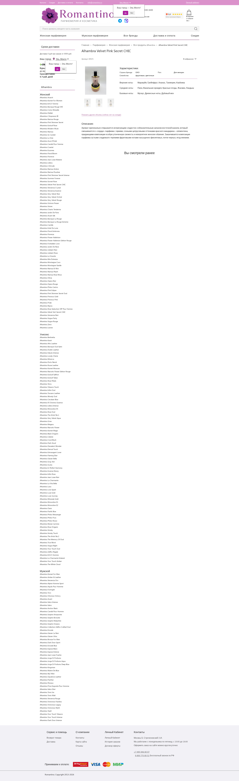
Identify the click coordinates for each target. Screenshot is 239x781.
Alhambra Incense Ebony (49, 471)
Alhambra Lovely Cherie (49, 356)
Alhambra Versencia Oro (49, 580)
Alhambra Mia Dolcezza (49, 259)
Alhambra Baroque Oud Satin (51, 346)
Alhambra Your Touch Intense (51, 717)
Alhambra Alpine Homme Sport (52, 583)
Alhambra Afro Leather (48, 343)
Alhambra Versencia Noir (49, 315)
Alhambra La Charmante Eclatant (52, 558)
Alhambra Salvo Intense (49, 602)
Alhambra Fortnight (47, 589)
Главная (85, 45)
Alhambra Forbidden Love (50, 243)
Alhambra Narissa (46, 131)
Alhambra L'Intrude (47, 166)
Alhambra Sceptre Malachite (50, 621)
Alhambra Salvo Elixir (48, 689)
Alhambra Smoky (46, 530)
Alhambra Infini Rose (48, 474)
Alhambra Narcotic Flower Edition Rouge (55, 371)
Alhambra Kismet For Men (50, 574)
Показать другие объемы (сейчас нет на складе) (101, 114)
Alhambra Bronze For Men (50, 639)
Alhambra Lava (45, 486)
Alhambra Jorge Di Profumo (50, 658)
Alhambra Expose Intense (49, 652)
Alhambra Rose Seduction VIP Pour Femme (56, 309)
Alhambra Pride (46, 303)
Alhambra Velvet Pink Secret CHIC (53, 184)
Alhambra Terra (45, 384)
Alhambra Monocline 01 (49, 502)
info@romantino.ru (95, 2)
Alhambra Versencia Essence (50, 191)
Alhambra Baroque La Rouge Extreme (54, 222)
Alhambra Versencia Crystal (50, 187)
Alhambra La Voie (46, 138)
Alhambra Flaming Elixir (49, 455)
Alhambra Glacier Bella (48, 458)
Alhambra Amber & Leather (50, 577)
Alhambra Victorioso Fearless (51, 701)
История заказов (112, 741)
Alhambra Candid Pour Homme (52, 611)
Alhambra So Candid (47, 135)
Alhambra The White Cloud (50, 564)
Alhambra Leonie (46, 327)
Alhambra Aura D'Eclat (48, 141)
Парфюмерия (99, 45)
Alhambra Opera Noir (48, 281)
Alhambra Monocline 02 (49, 505)
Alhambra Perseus (46, 683)
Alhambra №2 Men (47, 673)
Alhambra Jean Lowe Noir (49, 477)
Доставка (51, 741)
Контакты (79, 2)
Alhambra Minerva (47, 359)
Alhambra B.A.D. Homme (49, 555)
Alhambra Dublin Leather (49, 350)
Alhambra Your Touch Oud (50, 549)
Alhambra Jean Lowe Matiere (51, 159)
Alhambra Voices (46, 206)
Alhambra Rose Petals (48, 381)
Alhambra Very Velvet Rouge (51, 200)
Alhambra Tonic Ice (47, 692)
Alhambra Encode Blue (48, 645)
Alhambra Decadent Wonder (50, 446)
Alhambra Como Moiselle (49, 110)
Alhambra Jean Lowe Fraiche (50, 655)
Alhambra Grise (46, 421)
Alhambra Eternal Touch (49, 449)
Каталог (43, 2)
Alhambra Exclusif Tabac (49, 378)
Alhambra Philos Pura (48, 517)
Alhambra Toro (45, 593)
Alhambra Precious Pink (49, 299)
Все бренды (131, 35)
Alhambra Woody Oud (48, 396)
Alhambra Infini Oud (47, 390)
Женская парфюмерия (53, 35)
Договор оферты (112, 745)
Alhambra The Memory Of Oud (52, 539)
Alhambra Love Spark (48, 489)
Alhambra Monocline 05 (49, 409)
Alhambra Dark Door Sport (50, 642)
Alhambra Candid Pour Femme (51, 144)
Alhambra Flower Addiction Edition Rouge (55, 240)
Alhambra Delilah (46, 113)
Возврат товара (54, 737)
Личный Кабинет (112, 737)
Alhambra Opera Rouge (49, 284)
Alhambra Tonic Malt (48, 695)
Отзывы (79, 745)
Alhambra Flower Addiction (50, 237)
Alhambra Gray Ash (47, 461)
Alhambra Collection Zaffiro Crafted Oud (55, 627)
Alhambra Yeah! (46, 711)
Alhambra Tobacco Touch (49, 387)
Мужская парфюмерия (95, 35)
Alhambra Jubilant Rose (49, 253)
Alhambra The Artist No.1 (49, 415)
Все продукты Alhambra (144, 45)
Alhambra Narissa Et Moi (49, 268)
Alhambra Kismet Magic (49, 430)
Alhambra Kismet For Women (51, 100)
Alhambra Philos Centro (49, 287)
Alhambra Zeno (46, 324)
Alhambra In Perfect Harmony (51, 468)
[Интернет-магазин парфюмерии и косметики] (77, 15)
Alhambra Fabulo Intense (49, 353)
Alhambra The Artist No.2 (49, 536)
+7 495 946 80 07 (141, 752)
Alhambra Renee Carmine (49, 524)
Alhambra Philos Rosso (48, 521)
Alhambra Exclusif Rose (48, 125)
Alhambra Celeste (46, 437)
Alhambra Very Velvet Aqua (50, 418)
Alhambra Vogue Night (48, 545)
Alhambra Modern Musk (49, 128)
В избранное (188, 59)
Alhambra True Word (48, 542)
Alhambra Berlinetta (47, 337)
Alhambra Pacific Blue (48, 511)
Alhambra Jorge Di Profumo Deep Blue (54, 664)
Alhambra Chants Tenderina (50, 209)
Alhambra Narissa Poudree (50, 172)
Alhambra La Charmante (49, 480)
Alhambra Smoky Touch (49, 533)
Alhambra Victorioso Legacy (50, 705)
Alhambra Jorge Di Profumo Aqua (52, 661)
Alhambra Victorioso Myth (50, 708)
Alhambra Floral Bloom (48, 153)
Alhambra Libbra (46, 163)
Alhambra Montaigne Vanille (50, 265)
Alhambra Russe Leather (49, 365)
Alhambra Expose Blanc (48, 649)
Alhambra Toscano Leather (50, 393)
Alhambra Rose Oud (47, 412)
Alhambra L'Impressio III (49, 116)
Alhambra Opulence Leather (50, 677)
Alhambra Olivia (46, 278)
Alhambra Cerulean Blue (49, 399)
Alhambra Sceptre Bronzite (50, 617)
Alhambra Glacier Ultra (48, 636)
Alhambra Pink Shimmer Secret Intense (54, 175)
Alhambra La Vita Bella (48, 483)
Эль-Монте (124, 2)
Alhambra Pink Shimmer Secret (51, 122)
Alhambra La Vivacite (48, 256)
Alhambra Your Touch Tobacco (51, 714)
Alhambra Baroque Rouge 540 (51, 107)
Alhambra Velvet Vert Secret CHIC (52, 312)
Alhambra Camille (46, 225)
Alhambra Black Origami (49, 433)
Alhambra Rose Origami (49, 527)
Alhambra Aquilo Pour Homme (51, 586)
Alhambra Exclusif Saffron (49, 374)
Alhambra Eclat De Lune (49, 228)
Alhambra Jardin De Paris (49, 212)
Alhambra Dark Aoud (48, 443)
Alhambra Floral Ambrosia (50, 231)
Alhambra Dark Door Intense (51, 720)
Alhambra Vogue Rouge (49, 321)
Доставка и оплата (65, 2)
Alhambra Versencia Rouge (50, 698)
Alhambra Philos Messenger (50, 514)
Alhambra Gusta (46, 465)
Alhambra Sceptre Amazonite (51, 614)
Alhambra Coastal (46, 147)
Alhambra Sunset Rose (48, 181)
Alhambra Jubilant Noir (48, 250)
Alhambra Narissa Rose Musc (51, 275)
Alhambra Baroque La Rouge (51, 219)
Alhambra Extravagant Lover (50, 452)
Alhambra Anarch (46, 97)
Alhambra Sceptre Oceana (50, 624)
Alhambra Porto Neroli (48, 362)
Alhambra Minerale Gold (49, 499)
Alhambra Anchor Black (49, 608)
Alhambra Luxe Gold (47, 493)
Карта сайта (81, 741)
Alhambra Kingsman (47, 667)
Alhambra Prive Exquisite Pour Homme (54, 686)
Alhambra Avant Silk (47, 215)
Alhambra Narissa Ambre (49, 169)
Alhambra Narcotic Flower (49, 427)
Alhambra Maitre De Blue (49, 670)
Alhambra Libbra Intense (49, 405)
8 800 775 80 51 (142, 755)
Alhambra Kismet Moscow (50, 368)
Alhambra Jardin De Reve (49, 247)
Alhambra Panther (47, 680)
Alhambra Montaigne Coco (50, 262)
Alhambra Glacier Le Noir (49, 633)
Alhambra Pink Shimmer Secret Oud (53, 293)
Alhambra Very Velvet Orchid (51, 197)
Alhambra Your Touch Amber (51, 561)
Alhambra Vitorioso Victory (50, 596)
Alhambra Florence (47, 156)
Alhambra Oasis (46, 508)
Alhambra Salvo (46, 605)
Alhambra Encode (46, 630)
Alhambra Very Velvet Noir (50, 194)
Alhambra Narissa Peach (49, 271)
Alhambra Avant (46, 599)
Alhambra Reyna (46, 306)
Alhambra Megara (47, 424)
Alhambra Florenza (47, 234)
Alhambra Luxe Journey (49, 496)
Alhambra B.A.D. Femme (49, 103)
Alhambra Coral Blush (48, 440)
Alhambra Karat (46, 340)
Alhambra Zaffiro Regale (49, 552)
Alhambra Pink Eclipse (48, 290)
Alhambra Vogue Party (48, 318)
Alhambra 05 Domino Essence (51, 402)
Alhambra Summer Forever (50, 178)
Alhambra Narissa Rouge (49, 119)
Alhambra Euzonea (47, 150)
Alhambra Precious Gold (49, 296)
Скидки (52, 2)
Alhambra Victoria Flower (49, 203)
